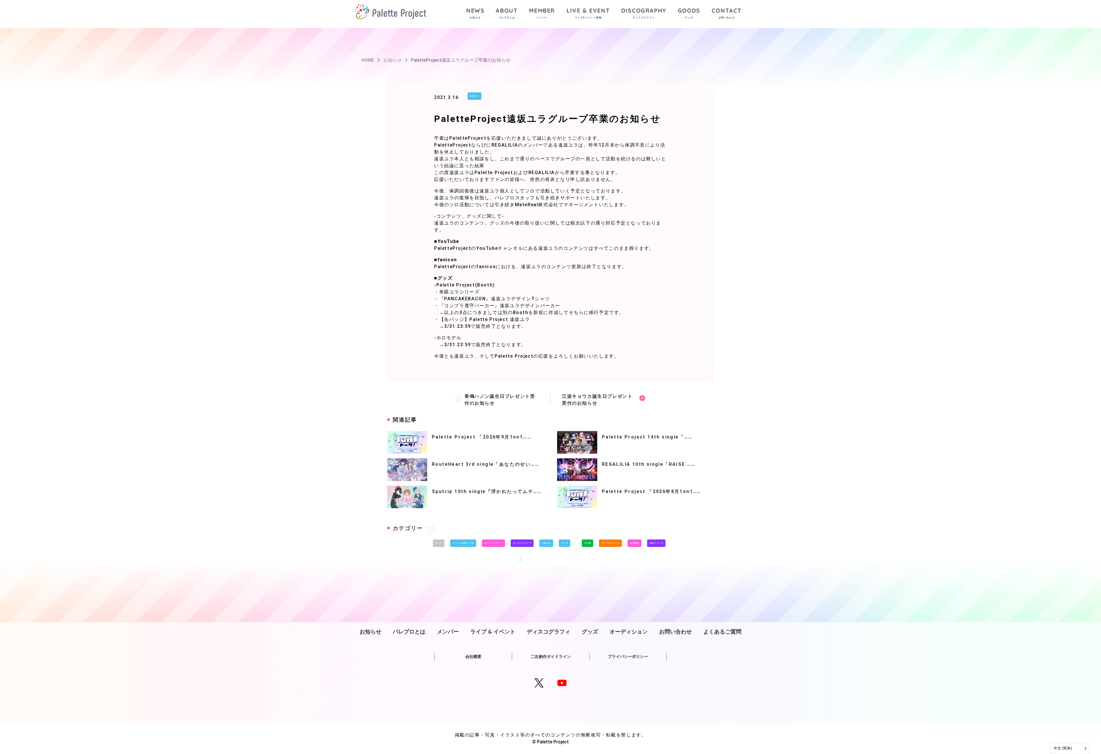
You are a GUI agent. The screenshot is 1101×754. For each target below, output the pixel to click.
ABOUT (507, 13)
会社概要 (473, 656)
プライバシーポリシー (628, 656)
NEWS (475, 13)
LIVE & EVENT (588, 13)
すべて (438, 543)
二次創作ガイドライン (551, 656)
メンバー (448, 631)
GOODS (689, 13)
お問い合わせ (675, 631)
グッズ (564, 543)
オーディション (629, 631)
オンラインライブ (522, 543)
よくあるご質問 (722, 631)
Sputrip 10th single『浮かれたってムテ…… (487, 491)
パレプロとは (409, 631)
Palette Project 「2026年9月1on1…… (481, 437)
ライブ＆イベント (610, 543)
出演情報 (634, 543)
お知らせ (474, 96)
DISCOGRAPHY (643, 13)
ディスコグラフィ (548, 631)
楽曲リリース (656, 543)
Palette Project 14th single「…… (647, 437)
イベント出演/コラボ (463, 543)
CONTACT (727, 13)
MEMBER (542, 13)
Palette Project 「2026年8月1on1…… (651, 491)
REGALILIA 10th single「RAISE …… (648, 464)
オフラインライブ (493, 543)
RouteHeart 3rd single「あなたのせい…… (485, 464)
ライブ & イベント (492, 631)
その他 (587, 543)
